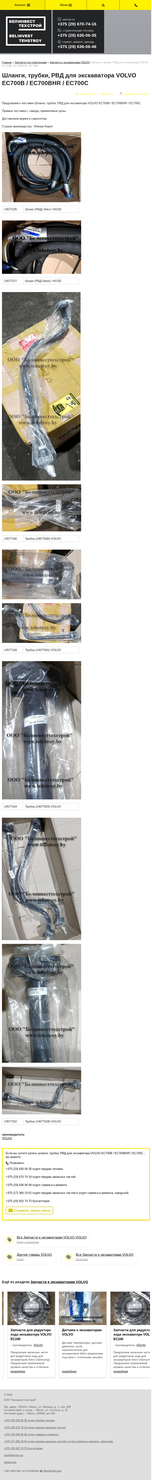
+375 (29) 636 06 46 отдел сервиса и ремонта (36, 1185)
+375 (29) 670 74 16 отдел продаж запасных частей (40, 1176)
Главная (7, 62)
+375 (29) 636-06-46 (77, 46)
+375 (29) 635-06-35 (77, 35)
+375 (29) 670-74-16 (77, 24)
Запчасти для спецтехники (31, 62)
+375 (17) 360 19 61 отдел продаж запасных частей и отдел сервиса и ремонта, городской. (67, 1192)
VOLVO (7, 1138)
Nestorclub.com (52, 1470)
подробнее (17, 1371)
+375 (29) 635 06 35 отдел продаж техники (34, 1168)
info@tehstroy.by (13, 1455)
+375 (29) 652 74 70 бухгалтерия (27, 1201)
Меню (63, 5)
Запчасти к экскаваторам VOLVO (69, 62)
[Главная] (26, 31)
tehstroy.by (10, 1462)
